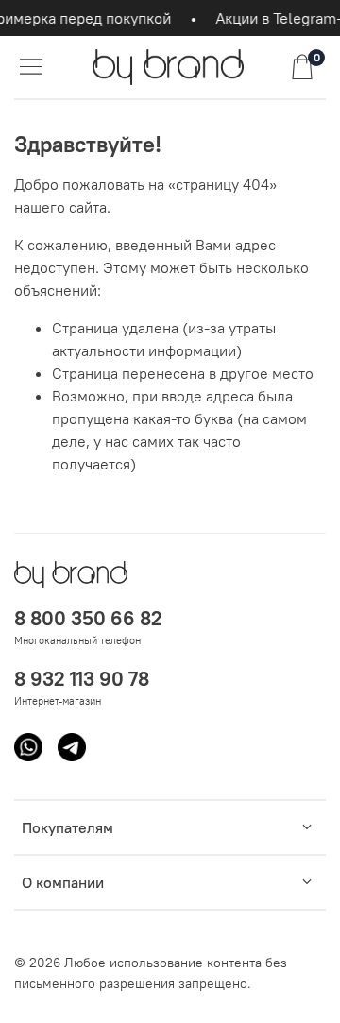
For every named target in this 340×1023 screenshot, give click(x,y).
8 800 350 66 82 (88, 618)
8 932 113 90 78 (81, 678)
